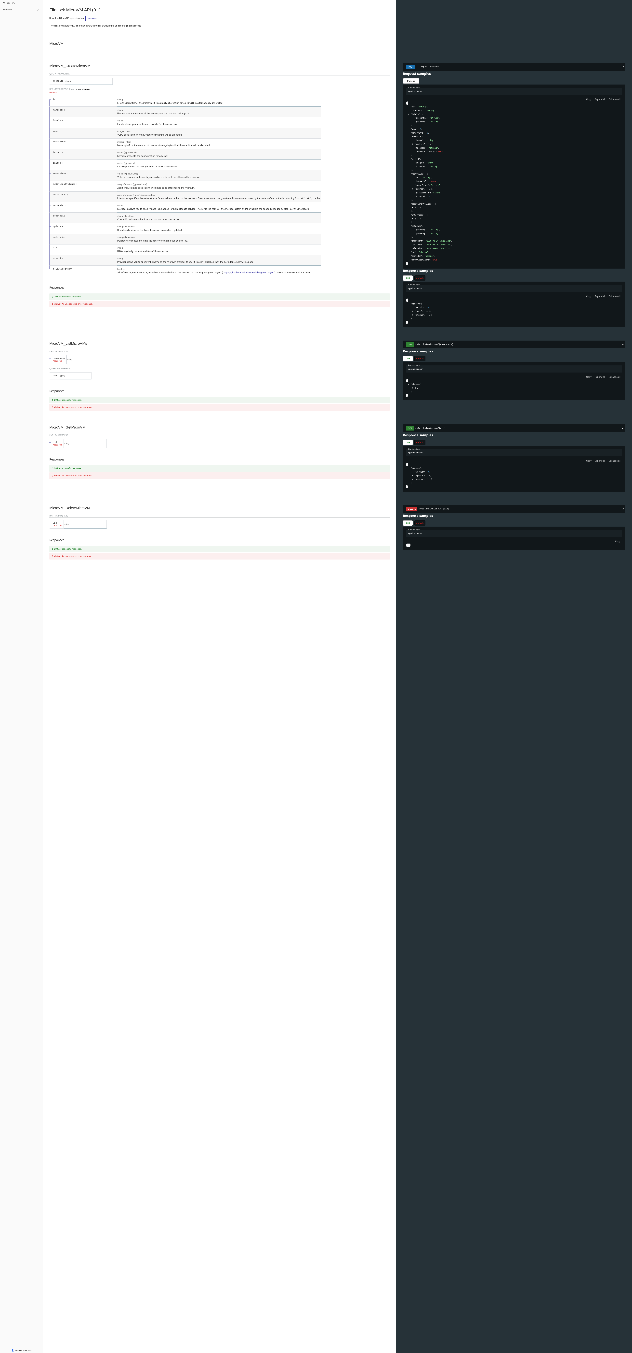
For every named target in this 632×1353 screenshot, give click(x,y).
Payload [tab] (411, 81)
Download (92, 18)
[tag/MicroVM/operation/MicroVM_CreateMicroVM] (47, 66)
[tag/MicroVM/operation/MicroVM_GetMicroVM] (47, 427)
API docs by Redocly (23, 1350)
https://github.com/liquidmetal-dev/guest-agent (249, 272)
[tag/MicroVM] (47, 43)
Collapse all (614, 99)
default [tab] (420, 278)
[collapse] (408, 114)
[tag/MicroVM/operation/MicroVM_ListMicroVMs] (47, 343)
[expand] (412, 144)
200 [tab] (408, 278)
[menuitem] (21, 10)
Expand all (600, 99)
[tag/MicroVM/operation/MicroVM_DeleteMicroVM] (47, 508)
